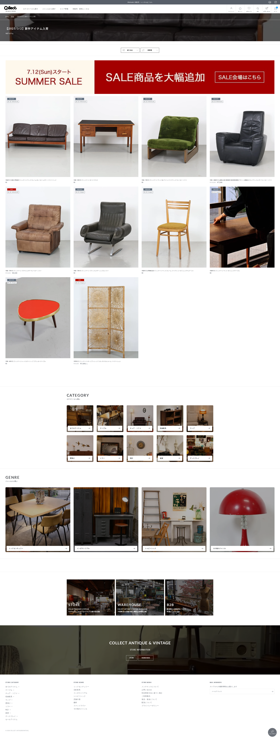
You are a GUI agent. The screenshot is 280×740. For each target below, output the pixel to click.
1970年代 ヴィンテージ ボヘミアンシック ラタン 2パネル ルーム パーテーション (97, 361)
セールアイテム (11, 719)
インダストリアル (83, 548)
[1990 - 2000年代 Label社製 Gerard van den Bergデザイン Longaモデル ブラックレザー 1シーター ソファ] (242, 136)
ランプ (192, 428)
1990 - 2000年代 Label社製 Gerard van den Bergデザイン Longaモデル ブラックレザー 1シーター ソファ (241, 180)
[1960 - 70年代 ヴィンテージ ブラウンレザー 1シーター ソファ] (37, 227)
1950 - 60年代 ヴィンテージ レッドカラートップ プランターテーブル (25, 361)
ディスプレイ (195, 458)
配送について (147, 702)
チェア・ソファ (135, 428)
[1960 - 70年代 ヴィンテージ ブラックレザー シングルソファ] (106, 227)
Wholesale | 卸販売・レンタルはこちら (140, 2)
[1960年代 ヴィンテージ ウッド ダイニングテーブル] (242, 227)
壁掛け (72, 458)
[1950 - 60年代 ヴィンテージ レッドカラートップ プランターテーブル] (37, 317)
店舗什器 (77, 699)
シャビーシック (150, 548)
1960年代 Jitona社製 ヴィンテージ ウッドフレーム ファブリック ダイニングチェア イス (167, 271)
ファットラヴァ (80, 706)
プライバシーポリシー (150, 706)
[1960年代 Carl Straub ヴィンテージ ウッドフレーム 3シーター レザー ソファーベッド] (37, 136)
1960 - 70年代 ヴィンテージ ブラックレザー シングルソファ (91, 271)
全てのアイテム (75, 428)
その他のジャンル (219, 548)
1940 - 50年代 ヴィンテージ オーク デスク (86, 180)
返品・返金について (149, 699)
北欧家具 (77, 690)
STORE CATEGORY (12, 682)
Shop (12, 16)
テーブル (103, 428)
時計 (131, 458)
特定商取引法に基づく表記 (152, 693)
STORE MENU (146, 682)
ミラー (102, 458)
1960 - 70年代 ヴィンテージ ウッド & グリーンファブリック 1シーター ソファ (164, 180)
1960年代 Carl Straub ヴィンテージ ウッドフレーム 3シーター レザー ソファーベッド (30, 180)
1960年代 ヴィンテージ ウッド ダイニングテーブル (225, 271)
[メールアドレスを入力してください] (272, 691)
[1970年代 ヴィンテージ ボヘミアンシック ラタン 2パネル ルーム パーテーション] (106, 317)
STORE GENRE (79, 682)
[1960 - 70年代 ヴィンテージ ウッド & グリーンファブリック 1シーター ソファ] (174, 136)
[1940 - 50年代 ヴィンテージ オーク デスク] (106, 136)
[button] (131, 657)
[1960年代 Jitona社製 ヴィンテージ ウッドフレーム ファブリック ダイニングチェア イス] (174, 227)
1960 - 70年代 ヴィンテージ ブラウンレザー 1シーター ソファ (23, 271)
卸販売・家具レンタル (81, 9)
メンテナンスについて (150, 687)
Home (7, 16)
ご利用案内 (146, 696)
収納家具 (163, 428)
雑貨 (161, 458)
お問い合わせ (147, 690)
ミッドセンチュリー (16, 548)
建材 (75, 702)
